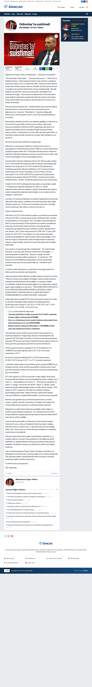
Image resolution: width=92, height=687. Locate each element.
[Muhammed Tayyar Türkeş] (11, 25)
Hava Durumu (10, 558)
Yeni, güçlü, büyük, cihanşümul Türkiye (77, 37)
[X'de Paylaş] (43, 68)
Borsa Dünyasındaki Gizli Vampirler (18, 522)
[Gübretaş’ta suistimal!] (31, 49)
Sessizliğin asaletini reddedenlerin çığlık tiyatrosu (24, 506)
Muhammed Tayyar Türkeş (31, 28)
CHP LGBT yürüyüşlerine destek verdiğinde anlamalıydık (26, 497)
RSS (7, 570)
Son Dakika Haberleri (12, 562)
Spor (13, 14)
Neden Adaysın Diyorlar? (15, 500)
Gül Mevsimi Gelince (14, 503)
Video (72, 7)
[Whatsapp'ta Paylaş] (47, 68)
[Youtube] (12, 536)
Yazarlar (82, 7)
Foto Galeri (61, 7)
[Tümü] (85, 20)
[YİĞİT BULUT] (66, 36)
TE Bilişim (85, 570)
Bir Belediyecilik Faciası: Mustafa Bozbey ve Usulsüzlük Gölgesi (28, 513)
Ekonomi (20, 14)
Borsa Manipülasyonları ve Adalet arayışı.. (21, 510)
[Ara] (87, 7)
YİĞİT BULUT (75, 34)
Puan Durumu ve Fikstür (55, 558)
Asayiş (34, 14)
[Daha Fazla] (50, 68)
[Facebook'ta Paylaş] (40, 68)
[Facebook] (5, 536)
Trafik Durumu (31, 558)
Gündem (7, 14)
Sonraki (54, 473)
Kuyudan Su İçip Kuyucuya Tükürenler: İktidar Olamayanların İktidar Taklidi (31, 516)
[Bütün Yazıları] (57, 489)
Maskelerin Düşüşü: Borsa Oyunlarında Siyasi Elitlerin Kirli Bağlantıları (30, 525)
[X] (8, 536)
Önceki (9, 473)
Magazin (28, 14)
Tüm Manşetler (74, 558)
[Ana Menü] (87, 14)
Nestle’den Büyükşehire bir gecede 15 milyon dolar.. (24, 493)
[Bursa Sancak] (13, 7)
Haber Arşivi (31, 562)
